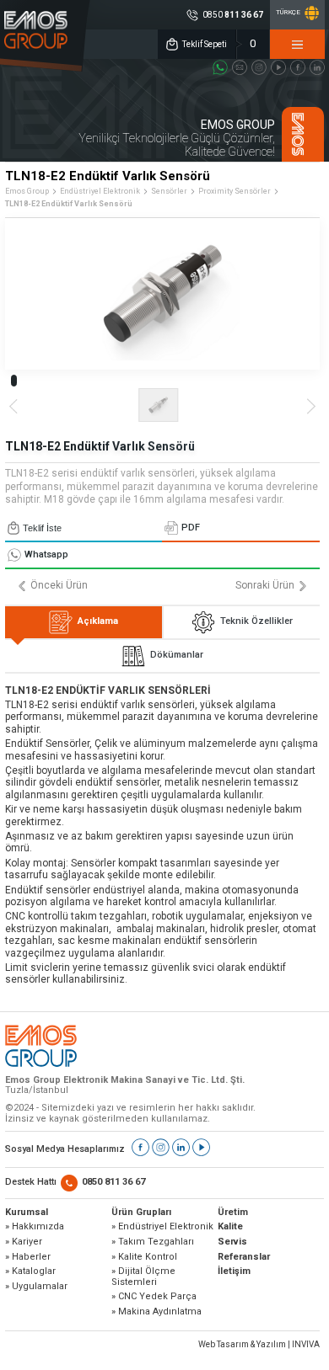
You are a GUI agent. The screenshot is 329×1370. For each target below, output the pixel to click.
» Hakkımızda (34, 1227)
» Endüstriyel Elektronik (162, 1227)
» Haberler (28, 1257)
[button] (14, 380)
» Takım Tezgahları (152, 1242)
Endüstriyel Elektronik (100, 191)
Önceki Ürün (59, 585)
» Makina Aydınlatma (156, 1312)
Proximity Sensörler (234, 191)
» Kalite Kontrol (144, 1257)
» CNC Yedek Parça (154, 1297)
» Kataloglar (30, 1271)
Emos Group (27, 191)
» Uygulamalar (36, 1287)
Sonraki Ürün (264, 585)
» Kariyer (23, 1242)
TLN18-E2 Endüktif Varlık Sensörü (68, 204)
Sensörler (169, 191)
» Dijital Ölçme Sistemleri (143, 1276)
